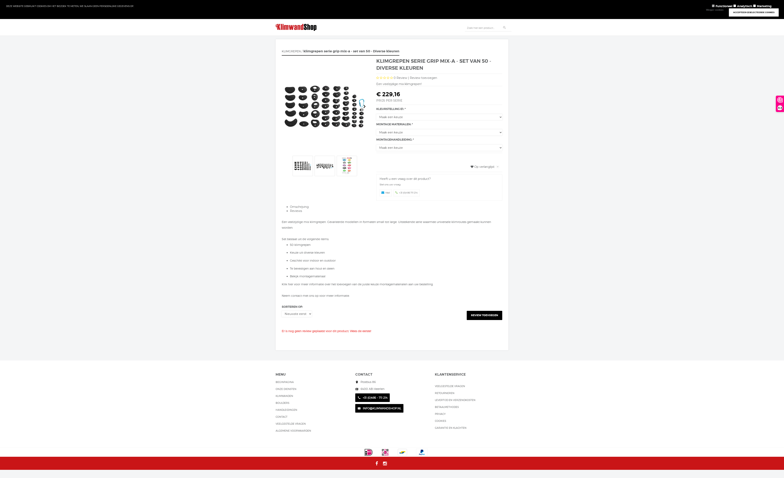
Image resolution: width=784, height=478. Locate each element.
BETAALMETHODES (447, 407)
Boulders (282, 402)
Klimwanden (284, 395)
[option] (325, 107)
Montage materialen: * (394, 124)
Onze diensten (286, 389)
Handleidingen (286, 409)
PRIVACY (440, 413)
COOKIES (440, 420)
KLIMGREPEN (291, 51)
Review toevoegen (423, 78)
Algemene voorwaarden (293, 430)
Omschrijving (299, 207)
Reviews (296, 211)
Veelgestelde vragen (291, 423)
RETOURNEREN (444, 393)
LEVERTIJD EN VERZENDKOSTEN (455, 400)
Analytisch (744, 6)
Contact (281, 416)
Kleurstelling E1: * (391, 109)
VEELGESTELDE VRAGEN (450, 386)
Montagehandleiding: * (395, 139)
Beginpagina (285, 382)
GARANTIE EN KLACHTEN (451, 427)
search (504, 27)
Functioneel (724, 6)
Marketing (764, 6)
